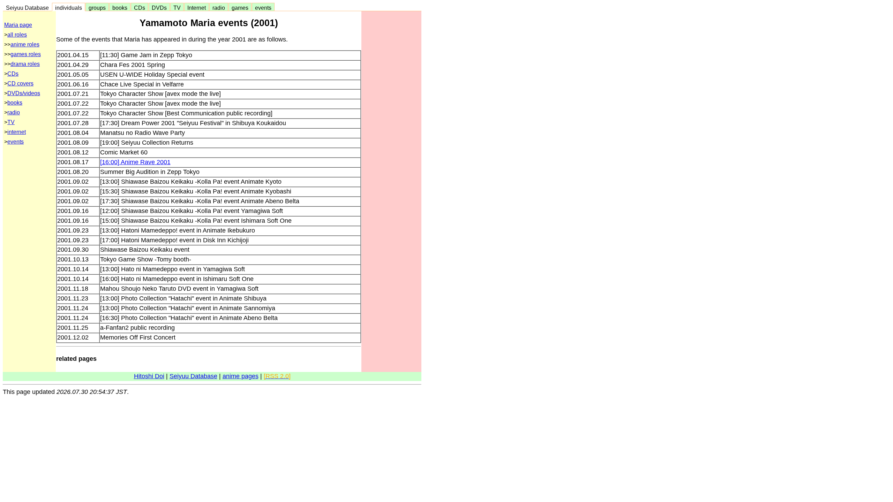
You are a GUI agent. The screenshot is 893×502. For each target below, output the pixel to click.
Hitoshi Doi (149, 376)
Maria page (18, 25)
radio (219, 8)
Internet (197, 8)
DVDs (159, 8)
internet (16, 132)
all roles (17, 35)
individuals (68, 8)
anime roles (24, 44)
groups (97, 8)
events (263, 8)
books (120, 8)
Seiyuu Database (27, 8)
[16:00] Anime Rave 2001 (135, 162)
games (240, 8)
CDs (139, 8)
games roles (25, 54)
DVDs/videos (23, 93)
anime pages (240, 376)
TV (177, 8)
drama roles (25, 64)
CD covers (20, 83)
